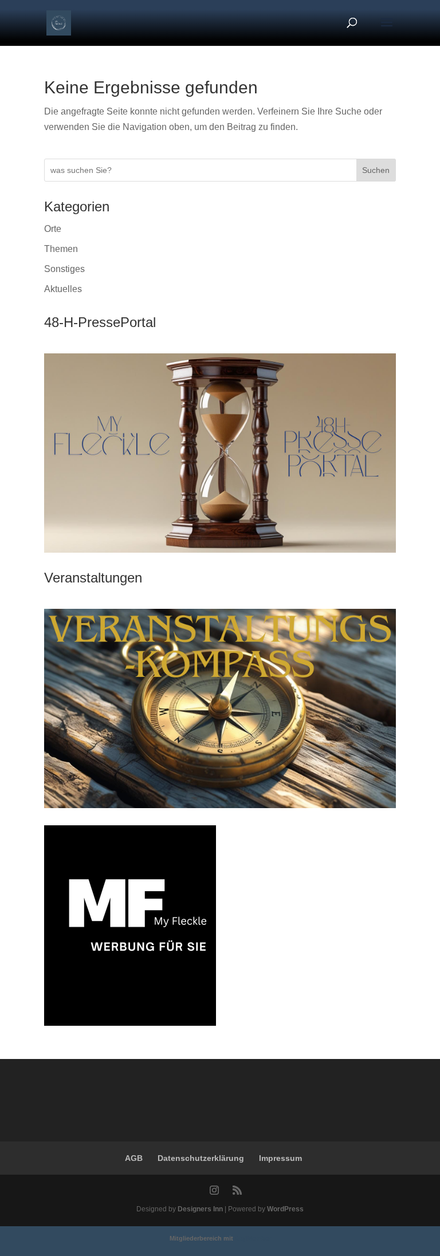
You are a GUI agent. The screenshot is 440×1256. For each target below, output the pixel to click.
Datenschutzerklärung (201, 1158)
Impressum (280, 1158)
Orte (52, 229)
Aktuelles (63, 289)
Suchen (376, 170)
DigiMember (253, 1238)
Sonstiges (64, 269)
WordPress (285, 1209)
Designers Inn (200, 1209)
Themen (61, 249)
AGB (134, 1158)
